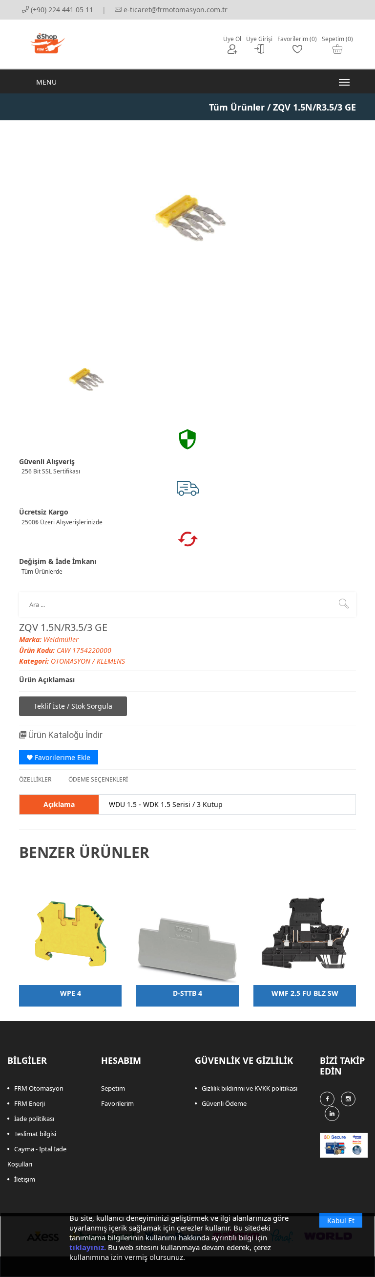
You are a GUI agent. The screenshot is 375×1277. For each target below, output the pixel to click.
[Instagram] (348, 1099)
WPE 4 (70, 993)
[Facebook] (327, 1099)
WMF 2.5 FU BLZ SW (304, 993)
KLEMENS (111, 661)
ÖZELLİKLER (35, 779)
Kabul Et (340, 1220)
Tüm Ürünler (237, 107)
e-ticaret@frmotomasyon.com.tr (175, 9)
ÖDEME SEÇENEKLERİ (98, 779)
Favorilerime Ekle (61, 757)
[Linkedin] (332, 1113)
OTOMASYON (71, 661)
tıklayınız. (87, 1247)
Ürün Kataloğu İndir (64, 735)
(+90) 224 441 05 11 (61, 9)
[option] (85, 379)
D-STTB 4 (187, 993)
